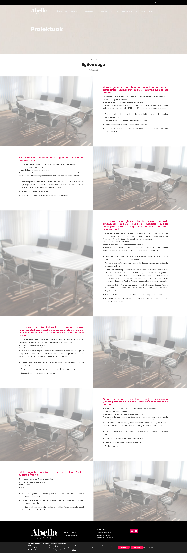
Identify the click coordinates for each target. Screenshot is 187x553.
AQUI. (74, 550)
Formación (102, 11)
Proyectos (88, 11)
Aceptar (124, 547)
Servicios (75, 11)
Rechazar (137, 547)
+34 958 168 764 (108, 538)
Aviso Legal (67, 530)
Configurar (151, 547)
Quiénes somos (60, 11)
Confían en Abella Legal (121, 11)
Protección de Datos (70, 535)
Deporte (152, 11)
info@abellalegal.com (104, 532)
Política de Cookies (70, 532)
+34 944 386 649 (107, 535)
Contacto (140, 11)
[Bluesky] (136, 531)
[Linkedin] (132, 531)
